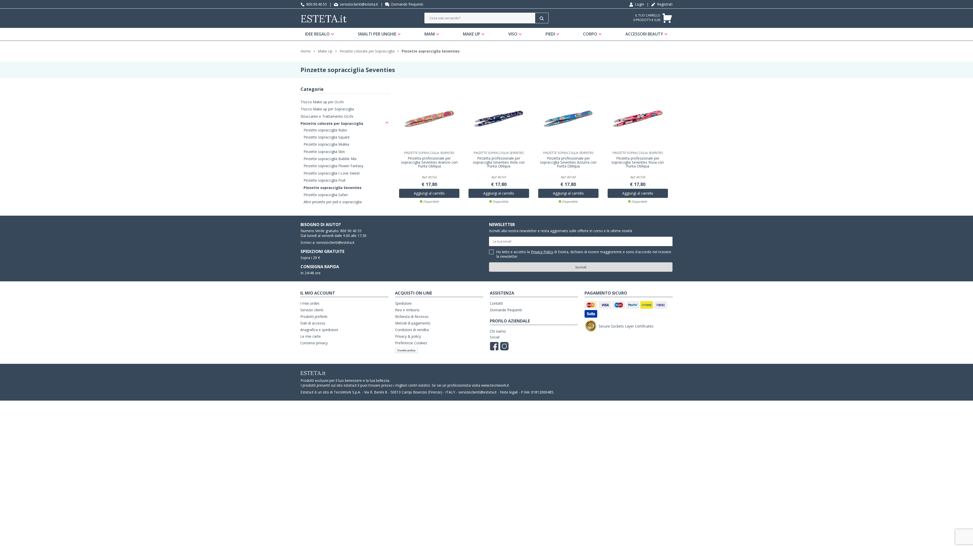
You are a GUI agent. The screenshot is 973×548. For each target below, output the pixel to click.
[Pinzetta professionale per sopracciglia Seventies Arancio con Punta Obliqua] (429, 119)
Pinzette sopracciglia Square (327, 137)
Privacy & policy (408, 336)
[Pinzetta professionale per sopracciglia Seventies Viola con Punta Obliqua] (499, 119)
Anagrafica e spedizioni (319, 329)
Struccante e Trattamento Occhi (327, 116)
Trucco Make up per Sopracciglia (327, 109)
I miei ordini (309, 303)
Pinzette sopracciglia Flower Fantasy (333, 165)
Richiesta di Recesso (411, 316)
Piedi (550, 34)
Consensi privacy (314, 342)
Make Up (471, 34)
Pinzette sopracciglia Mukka (326, 144)
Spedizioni (403, 303)
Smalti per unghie (377, 34)
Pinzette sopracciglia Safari (326, 194)
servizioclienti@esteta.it (358, 4)
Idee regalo (317, 34)
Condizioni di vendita (412, 329)
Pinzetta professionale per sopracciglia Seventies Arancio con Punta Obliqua (429, 162)
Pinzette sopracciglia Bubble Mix (330, 158)
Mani (429, 34)
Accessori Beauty (644, 34)
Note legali (509, 392)
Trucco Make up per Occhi (322, 101)
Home (306, 51)
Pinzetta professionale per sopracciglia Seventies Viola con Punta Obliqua (499, 162)
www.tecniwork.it (495, 385)
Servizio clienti (311, 309)
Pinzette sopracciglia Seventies (431, 51)
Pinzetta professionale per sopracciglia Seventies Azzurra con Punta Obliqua (568, 162)
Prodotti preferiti (313, 316)
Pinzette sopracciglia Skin (324, 151)
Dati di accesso (312, 323)
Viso (512, 34)
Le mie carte (310, 336)
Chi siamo (498, 331)
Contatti (496, 303)
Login (639, 4)
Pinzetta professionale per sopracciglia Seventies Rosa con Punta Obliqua (637, 162)
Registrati (664, 4)
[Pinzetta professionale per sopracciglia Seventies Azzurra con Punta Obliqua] (568, 119)
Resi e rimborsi (407, 309)
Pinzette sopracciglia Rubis (325, 130)
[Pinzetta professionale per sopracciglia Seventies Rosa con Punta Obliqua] (638, 119)
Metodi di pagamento (413, 323)
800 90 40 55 (351, 230)
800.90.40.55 (316, 4)
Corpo (590, 34)
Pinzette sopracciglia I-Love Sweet (332, 173)
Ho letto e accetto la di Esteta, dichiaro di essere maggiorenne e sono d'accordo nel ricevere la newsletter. (583, 254)
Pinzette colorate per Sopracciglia (367, 51)
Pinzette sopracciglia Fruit (325, 180)
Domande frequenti (406, 4)
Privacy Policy (542, 251)
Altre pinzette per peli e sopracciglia (333, 201)
